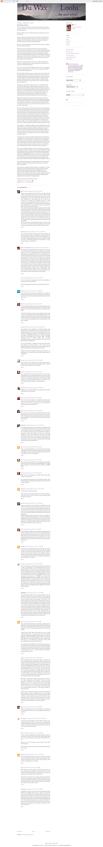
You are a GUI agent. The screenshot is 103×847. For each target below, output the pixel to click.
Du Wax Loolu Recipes (73, 64)
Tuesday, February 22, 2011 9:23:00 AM (33, 447)
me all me (24, 182)
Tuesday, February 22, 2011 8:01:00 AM (33, 304)
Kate (22, 621)
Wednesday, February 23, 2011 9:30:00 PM (34, 754)
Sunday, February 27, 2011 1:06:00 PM (34, 789)
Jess (74, 24)
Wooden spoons (69, 51)
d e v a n (23, 278)
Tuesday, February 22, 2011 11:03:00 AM (33, 503)
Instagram (68, 41)
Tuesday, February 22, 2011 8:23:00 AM (33, 371)
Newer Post (19, 831)
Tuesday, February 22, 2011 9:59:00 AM (32, 460)
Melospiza (23, 425)
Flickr (67, 39)
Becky (22, 191)
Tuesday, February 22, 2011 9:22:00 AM (35, 425)
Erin (22, 767)
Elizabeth (23, 789)
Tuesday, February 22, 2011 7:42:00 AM (40, 247)
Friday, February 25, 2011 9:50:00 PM (32, 767)
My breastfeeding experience (72, 53)
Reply (22, 227)
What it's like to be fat (71, 57)
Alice (22, 460)
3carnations (23, 718)
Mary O (23, 410)
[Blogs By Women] (67, 100)
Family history (69, 59)
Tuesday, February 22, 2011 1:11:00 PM (32, 529)
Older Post (48, 831)
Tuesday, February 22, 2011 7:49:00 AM (34, 278)
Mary (22, 447)
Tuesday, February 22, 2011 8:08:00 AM (35, 327)
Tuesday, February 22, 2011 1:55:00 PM (33, 564)
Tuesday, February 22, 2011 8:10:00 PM (33, 657)
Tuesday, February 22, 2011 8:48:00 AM (34, 410)
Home (34, 831)
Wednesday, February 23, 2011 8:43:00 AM (36, 718)
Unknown (23, 488)
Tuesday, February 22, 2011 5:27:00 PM (32, 621)
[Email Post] (32, 180)
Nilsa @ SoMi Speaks (26, 247)
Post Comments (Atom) (28, 834)
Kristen (22, 291)
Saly (22, 529)
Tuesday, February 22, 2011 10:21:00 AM (35, 488)
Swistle (22, 564)
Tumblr (67, 43)
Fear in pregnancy (70, 55)
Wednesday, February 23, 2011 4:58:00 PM (33, 733)
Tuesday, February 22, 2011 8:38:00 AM (34, 387)
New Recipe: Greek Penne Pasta (74, 65)
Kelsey (22, 707)
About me (68, 37)
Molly (22, 733)
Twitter (67, 44)
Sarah (22, 503)
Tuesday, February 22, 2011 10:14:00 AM (32, 473)
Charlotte (23, 387)
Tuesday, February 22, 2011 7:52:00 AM (33, 291)
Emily (22, 371)
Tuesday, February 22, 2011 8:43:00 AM (33, 397)
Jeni (22, 473)
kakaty (22, 657)
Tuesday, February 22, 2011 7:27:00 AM (36, 231)
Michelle (23, 546)
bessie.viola (23, 327)
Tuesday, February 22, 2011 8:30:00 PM (33, 707)
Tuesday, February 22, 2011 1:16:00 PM (34, 546)
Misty (22, 304)
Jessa (22, 397)
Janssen (23, 360)
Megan (22, 754)
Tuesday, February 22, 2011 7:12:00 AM (33, 191)
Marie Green (24, 231)
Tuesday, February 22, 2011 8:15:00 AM (34, 360)
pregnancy (30, 182)
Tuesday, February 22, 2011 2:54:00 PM (35, 592)
